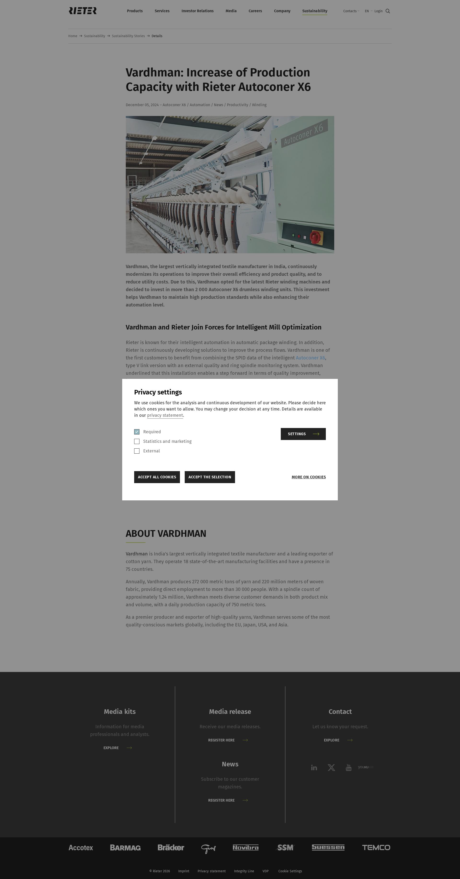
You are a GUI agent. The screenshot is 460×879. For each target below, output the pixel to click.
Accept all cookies (157, 477)
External (151, 451)
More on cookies (309, 477)
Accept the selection (210, 477)
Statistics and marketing (167, 441)
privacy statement (165, 415)
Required (152, 431)
